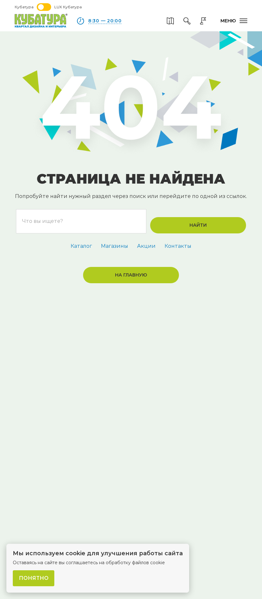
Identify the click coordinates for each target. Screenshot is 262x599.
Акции (146, 246)
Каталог (81, 246)
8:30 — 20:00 (104, 21)
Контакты (178, 246)
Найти (198, 225)
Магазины (114, 246)
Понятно (34, 578)
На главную (131, 275)
